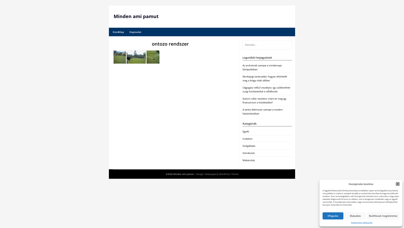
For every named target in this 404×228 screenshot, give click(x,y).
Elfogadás (333, 215)
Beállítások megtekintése (383, 215)
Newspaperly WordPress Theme (221, 174)
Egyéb (246, 131)
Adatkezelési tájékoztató (361, 222)
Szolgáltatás (249, 145)
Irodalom (247, 138)
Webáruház (249, 160)
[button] (397, 184)
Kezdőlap (118, 32)
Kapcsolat (135, 32)
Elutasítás (355, 215)
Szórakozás (249, 153)
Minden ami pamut (136, 16)
